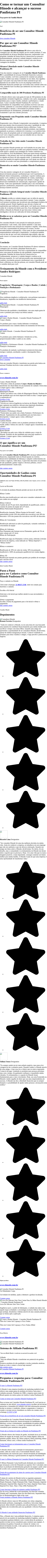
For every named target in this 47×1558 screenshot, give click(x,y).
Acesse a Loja (5, 390)
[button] (11, 1385)
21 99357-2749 (21, 585)
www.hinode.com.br (9, 378)
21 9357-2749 (12, 1412)
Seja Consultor (5, 359)
